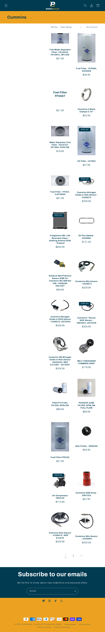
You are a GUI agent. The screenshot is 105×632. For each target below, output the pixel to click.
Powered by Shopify (53, 624)
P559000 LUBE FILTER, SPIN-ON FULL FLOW (86, 405)
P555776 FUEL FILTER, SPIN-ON (60, 404)
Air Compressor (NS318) (60, 496)
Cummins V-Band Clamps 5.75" (86, 110)
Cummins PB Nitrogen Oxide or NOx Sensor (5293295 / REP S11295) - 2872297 (60, 361)
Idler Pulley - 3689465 (86, 446)
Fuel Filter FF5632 (60, 457)
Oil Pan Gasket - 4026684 (86, 236)
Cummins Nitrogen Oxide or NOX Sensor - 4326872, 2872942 (60, 319)
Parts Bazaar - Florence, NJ (33, 624)
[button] (6, 5)
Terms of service (44, 627)
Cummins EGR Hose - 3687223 (86, 494)
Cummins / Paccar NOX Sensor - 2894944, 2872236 (86, 320)
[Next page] (81, 555)
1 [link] (65, 555)
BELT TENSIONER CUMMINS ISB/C (86, 362)
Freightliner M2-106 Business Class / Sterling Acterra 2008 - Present (60, 239)
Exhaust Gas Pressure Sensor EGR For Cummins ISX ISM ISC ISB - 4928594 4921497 (60, 281)
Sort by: (54, 27)
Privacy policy (85, 624)
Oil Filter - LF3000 (86, 161)
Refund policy (70, 624)
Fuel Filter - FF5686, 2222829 (86, 69)
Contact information (62, 627)
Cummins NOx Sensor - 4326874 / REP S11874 (60, 535)
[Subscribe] (75, 591)
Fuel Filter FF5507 (60, 94)
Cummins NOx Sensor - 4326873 (86, 282)
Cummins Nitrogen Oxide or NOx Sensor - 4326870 (86, 195)
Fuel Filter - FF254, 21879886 (60, 193)
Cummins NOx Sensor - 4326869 (86, 537)
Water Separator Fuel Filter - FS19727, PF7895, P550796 (60, 145)
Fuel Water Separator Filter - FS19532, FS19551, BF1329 (60, 52)
